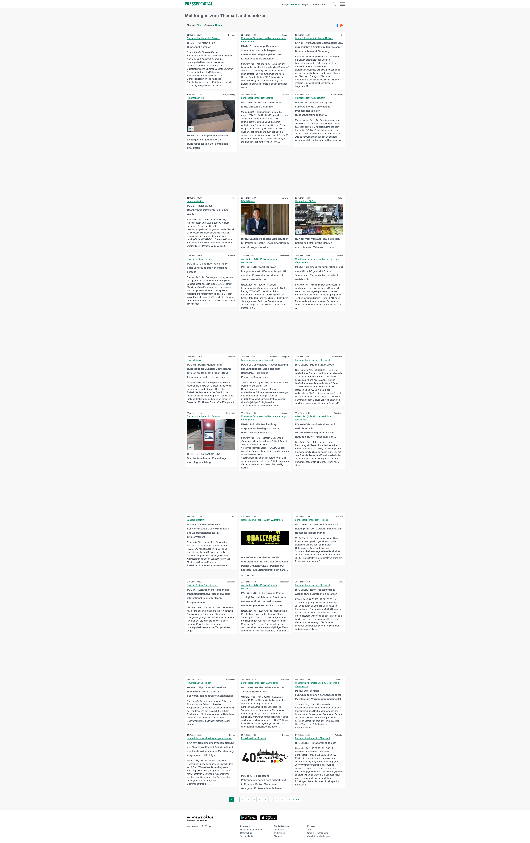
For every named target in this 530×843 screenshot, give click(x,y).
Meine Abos (319, 4)
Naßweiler (285, 680)
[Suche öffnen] (334, 4)
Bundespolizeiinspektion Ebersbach (312, 360)
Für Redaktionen (282, 826)
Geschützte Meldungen (318, 836)
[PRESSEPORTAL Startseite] (199, 4)
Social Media (246, 836)
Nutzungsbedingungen (251, 830)
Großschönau (337, 357)
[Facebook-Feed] (337, 25)
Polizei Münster (194, 360)
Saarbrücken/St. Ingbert (279, 357)
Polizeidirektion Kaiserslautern (310, 98)
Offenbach (231, 582)
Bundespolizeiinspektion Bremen (257, 98)
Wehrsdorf (339, 735)
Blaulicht (295, 4)
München (285, 198)
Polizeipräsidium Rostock (199, 259)
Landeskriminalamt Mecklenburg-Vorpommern (209, 738)
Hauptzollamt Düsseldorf (199, 683)
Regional (306, 4)
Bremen (286, 95)
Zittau (341, 582)
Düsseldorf (230, 680)
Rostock (231, 35)
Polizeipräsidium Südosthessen (202, 585)
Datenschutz (246, 833)
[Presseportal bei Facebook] (201, 826)
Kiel (341, 35)
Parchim (231, 256)
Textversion (279, 833)
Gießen (340, 198)
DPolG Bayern (248, 201)
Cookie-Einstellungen (317, 833)
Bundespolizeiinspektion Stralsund (204, 416)
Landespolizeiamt (195, 201)
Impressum (245, 826)
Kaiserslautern (337, 95)
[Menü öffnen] (342, 4)
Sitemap (278, 836)
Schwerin (285, 35)
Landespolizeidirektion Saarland (257, 360)
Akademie (279, 830)
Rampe (232, 735)
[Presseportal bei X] (205, 826)
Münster (231, 357)
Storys (284, 4)
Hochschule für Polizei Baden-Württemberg (262, 520)
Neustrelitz (230, 413)
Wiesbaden (284, 256)
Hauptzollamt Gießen (305, 201)
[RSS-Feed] (342, 25)
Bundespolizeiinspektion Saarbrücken (259, 683)
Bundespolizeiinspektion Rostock (203, 38)
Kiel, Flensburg (229, 95)
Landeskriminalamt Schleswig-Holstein (314, 38)
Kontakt (311, 826)
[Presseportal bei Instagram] (209, 826)
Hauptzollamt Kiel (195, 98)
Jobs (309, 830)
